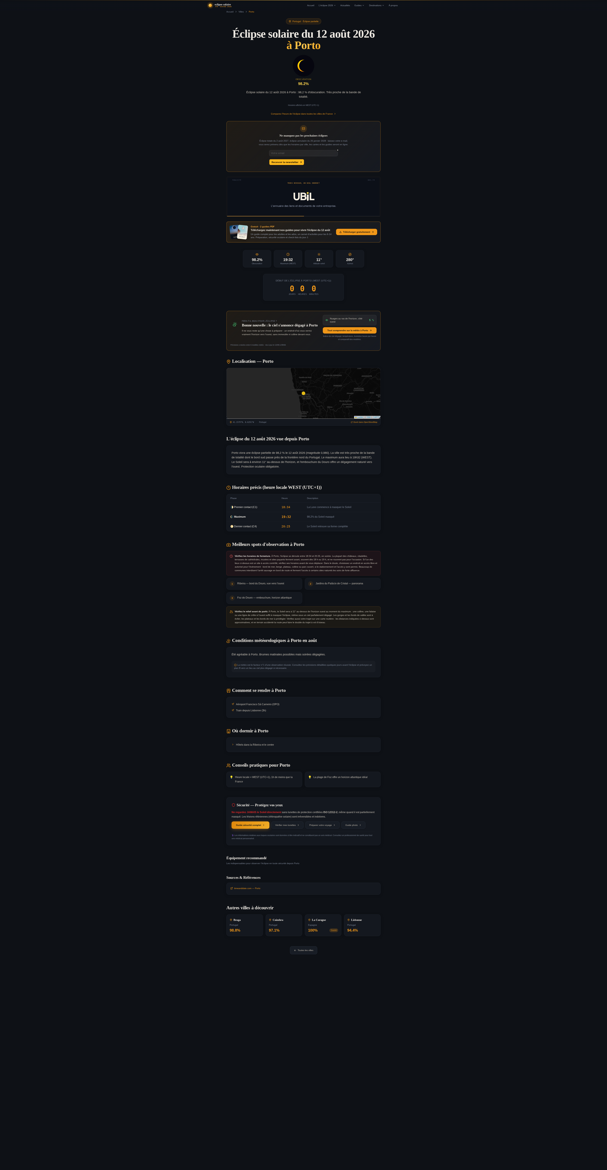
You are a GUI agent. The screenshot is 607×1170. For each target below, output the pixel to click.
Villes (241, 11)
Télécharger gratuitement (356, 232)
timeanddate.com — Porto (247, 888)
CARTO (376, 417)
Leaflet (360, 417)
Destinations (375, 5)
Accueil (310, 5)
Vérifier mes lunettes (285, 825)
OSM (368, 417)
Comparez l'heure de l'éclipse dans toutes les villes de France (302, 113)
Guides (358, 5)
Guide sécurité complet (248, 825)
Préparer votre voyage (320, 825)
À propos (393, 5)
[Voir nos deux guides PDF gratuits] (239, 232)
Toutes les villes (305, 950)
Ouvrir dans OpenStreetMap (365, 422)
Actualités (345, 5)
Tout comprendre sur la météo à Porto (347, 330)
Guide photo (351, 825)
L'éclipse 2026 (326, 5)
